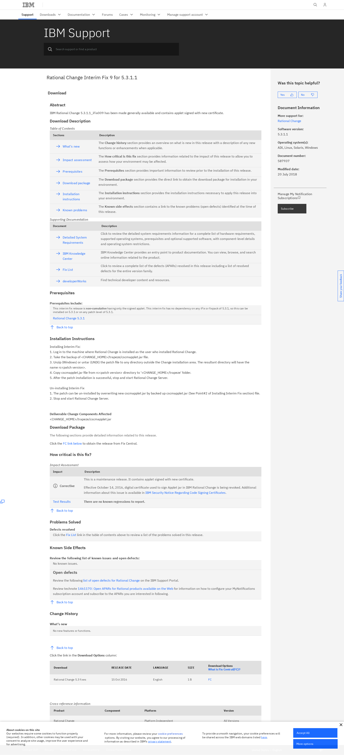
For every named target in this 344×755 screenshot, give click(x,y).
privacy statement (159, 741)
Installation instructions (71, 196)
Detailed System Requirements (75, 239)
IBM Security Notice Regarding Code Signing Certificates (185, 493)
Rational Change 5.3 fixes (70, 679)
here (264, 737)
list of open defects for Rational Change (111, 580)
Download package (76, 183)
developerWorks (74, 281)
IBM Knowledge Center (74, 256)
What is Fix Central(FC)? (224, 669)
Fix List (68, 270)
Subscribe (287, 208)
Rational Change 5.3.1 (69, 318)
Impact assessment (77, 160)
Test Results (62, 502)
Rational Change (64, 721)
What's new (71, 146)
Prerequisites (72, 171)
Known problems (75, 210)
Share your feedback (340, 286)
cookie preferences (170, 733)
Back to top (65, 327)
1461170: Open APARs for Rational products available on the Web (125, 589)
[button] (341, 724)
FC (210, 679)
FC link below (72, 443)
